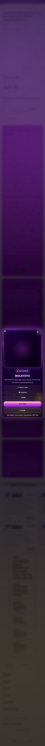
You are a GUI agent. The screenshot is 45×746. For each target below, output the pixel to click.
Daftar (22, 404)
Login (22, 410)
